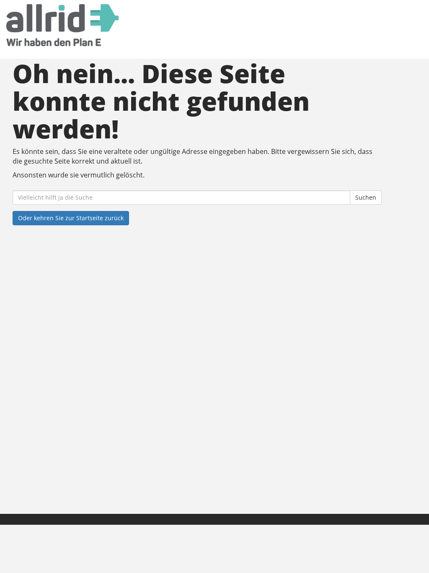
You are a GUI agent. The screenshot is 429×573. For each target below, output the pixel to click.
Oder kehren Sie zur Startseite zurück (71, 218)
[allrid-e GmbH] (92, 25)
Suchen (365, 197)
